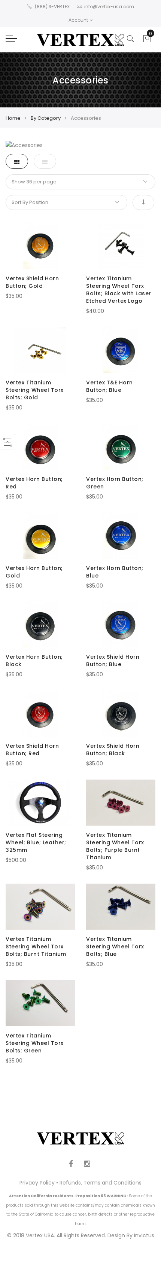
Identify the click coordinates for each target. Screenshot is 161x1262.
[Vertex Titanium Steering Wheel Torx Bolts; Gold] (40, 350)
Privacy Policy (37, 1182)
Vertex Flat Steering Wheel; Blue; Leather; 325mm (36, 842)
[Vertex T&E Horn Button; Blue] (120, 350)
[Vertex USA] (80, 39)
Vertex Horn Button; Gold (34, 571)
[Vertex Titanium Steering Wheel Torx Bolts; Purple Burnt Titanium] (120, 803)
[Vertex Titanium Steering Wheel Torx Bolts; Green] (40, 1003)
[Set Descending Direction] (143, 202)
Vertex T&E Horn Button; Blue (109, 386)
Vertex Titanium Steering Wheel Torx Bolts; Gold (35, 390)
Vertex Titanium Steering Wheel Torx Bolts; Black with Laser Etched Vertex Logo (118, 290)
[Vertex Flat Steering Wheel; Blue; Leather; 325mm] (40, 803)
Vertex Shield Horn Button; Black (112, 749)
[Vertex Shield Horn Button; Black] (120, 714)
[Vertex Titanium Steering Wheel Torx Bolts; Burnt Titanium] (40, 907)
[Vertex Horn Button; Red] (40, 447)
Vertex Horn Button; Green (114, 482)
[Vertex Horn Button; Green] (120, 447)
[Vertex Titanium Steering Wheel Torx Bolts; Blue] (120, 907)
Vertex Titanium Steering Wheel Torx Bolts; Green (35, 1043)
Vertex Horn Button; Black (34, 660)
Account (78, 20)
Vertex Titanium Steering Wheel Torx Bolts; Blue (115, 946)
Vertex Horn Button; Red (34, 482)
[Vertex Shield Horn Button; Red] (40, 714)
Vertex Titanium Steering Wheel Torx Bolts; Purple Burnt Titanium (115, 846)
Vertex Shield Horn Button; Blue (112, 660)
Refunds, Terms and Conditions (101, 1182)
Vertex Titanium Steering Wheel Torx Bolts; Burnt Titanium (36, 946)
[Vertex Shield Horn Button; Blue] (120, 624)
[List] (45, 161)
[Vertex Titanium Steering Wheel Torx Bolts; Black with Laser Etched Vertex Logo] (120, 246)
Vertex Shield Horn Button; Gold (32, 282)
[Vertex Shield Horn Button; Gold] (40, 246)
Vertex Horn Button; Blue (114, 571)
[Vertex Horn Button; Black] (40, 624)
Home (13, 118)
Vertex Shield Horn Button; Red (32, 749)
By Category (46, 118)
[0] (147, 41)
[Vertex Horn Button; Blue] (120, 535)
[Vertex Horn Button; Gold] (40, 535)
